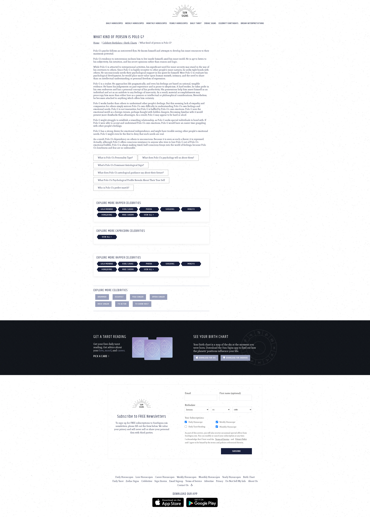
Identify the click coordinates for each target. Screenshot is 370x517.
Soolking (170, 209)
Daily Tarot (196, 23)
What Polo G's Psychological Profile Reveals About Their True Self (131, 180)
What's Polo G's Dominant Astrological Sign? (121, 165)
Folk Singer (138, 297)
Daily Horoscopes (114, 23)
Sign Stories (161, 481)
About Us (253, 481)
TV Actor (122, 304)
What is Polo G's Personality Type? (115, 157)
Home (96, 42)
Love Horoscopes (144, 477)
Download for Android (236, 358)
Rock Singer (103, 304)
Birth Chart (249, 477)
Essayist (119, 297)
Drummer (102, 297)
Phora (149, 209)
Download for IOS (207, 358)
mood (108, 350)
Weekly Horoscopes (134, 23)
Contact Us (182, 485)
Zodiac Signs (210, 23)
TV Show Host (142, 304)
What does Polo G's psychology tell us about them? (168, 157)
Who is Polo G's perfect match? (113, 187)
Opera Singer (158, 297)
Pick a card (100, 356)
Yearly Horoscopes (178, 23)
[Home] (185, 11)
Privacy (219, 481)
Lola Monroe (107, 209)
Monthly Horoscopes (156, 23)
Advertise (209, 481)
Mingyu (191, 209)
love (101, 350)
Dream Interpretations (252, 23)
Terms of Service (193, 481)
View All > (149, 215)
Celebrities (146, 481)
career (121, 350)
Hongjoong (107, 215)
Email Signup (176, 481)
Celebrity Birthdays (228, 23)
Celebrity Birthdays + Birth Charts (119, 42)
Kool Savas (127, 209)
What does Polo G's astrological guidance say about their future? (131, 172)
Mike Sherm (128, 215)
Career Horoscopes (164, 477)
